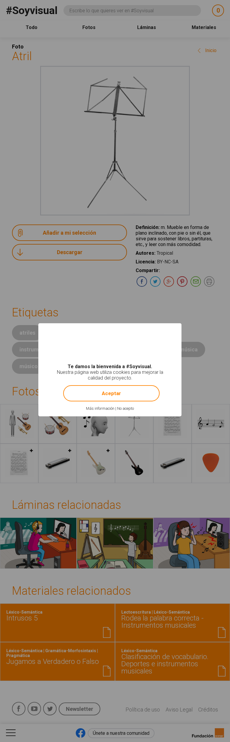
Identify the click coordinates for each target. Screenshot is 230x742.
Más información (100, 408)
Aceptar (111, 393)
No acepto (125, 408)
